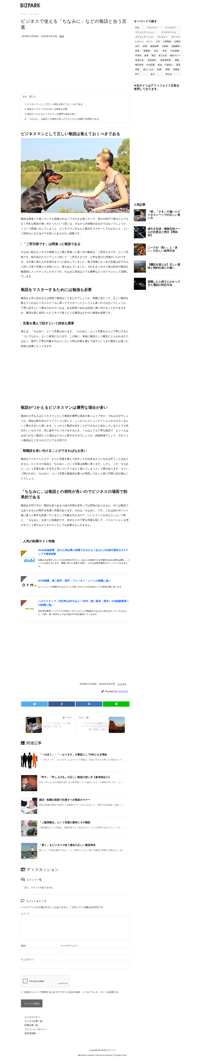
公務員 (165, 46)
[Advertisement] (75, 68)
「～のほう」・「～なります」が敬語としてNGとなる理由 (73, 754)
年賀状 (138, 55)
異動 (177, 60)
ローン (149, 41)
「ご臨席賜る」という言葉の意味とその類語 (64, 822)
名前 (24, 945)
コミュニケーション (144, 32)
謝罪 (178, 65)
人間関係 (167, 41)
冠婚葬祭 (176, 46)
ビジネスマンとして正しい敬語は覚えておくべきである (54, 104)
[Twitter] (34, 704)
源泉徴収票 (165, 60)
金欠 (153, 74)
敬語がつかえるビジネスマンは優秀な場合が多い (51, 113)
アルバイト (152, 27)
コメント (25, 913)
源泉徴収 (152, 60)
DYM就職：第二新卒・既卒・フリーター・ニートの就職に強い (74, 580)
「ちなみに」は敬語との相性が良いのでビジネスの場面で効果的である (62, 118)
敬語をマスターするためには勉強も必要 (46, 109)
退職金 (176, 69)
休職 (145, 46)
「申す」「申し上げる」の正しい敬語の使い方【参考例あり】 (75, 777)
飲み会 (169, 74)
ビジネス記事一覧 (33, 1021)
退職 (167, 69)
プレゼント (162, 37)
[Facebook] (61, 704)
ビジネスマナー (32, 1017)
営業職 (147, 51)
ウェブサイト (27, 959)
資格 (137, 69)
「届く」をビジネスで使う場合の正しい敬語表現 (67, 845)
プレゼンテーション (144, 37)
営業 (137, 51)
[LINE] (116, 704)
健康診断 (154, 46)
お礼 (137, 27)
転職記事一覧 (31, 1025)
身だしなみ (148, 69)
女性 (156, 51)
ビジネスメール (168, 32)
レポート (139, 41)
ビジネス (35, 14)
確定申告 (139, 65)
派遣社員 (139, 60)
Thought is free (120, 1055)
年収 (164, 51)
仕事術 (177, 41)
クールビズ (170, 27)
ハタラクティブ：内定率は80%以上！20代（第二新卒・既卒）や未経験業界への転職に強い (83, 602)
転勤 (159, 69)
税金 (160, 65)
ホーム (23, 14)
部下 (137, 74)
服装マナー (175, 55)
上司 (158, 41)
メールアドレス (69, 945)
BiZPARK (123, 691)
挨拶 (146, 55)
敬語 (62, 36)
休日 (137, 46)
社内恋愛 (150, 65)
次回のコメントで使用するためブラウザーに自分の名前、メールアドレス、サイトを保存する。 (72, 992)
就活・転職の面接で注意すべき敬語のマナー (64, 799)
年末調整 (175, 51)
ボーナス (175, 37)
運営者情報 (30, 1033)
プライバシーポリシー (36, 1029)
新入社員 (163, 55)
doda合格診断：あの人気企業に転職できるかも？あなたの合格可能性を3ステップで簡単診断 (83, 551)
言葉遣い (169, 65)
